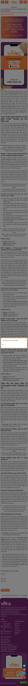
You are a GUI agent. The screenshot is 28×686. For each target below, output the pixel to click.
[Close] (25, 340)
